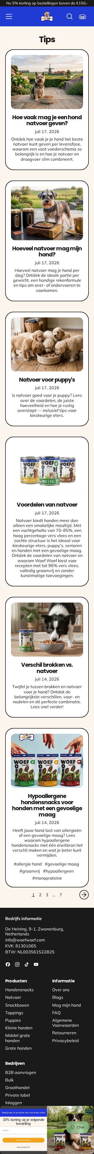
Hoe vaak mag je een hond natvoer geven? (47, 120)
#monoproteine (47, 878)
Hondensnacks (19, 989)
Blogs (57, 997)
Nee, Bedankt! (23, 1147)
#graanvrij (30, 871)
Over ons (60, 989)
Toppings (14, 1012)
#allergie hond (28, 864)
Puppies (13, 1020)
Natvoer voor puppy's (47, 379)
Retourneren (64, 1032)
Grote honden (18, 1048)
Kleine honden (18, 1027)
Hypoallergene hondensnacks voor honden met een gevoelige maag (47, 805)
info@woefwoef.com (25, 939)
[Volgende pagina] (84, 894)
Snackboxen (17, 1005)
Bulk (9, 1080)
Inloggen (13, 1102)
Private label (17, 1095)
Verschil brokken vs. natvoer (47, 668)
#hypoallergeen (58, 871)
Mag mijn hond (66, 1005)
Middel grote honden (17, 1038)
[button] (69, 16)
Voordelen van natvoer (47, 504)
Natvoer (13, 997)
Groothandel (17, 1087)
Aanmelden (23, 1140)
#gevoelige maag (62, 864)
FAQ (56, 1012)
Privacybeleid (65, 1040)
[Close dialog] (91, 1108)
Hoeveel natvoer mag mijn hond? (47, 251)
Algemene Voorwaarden (65, 1023)
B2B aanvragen (20, 1072)
